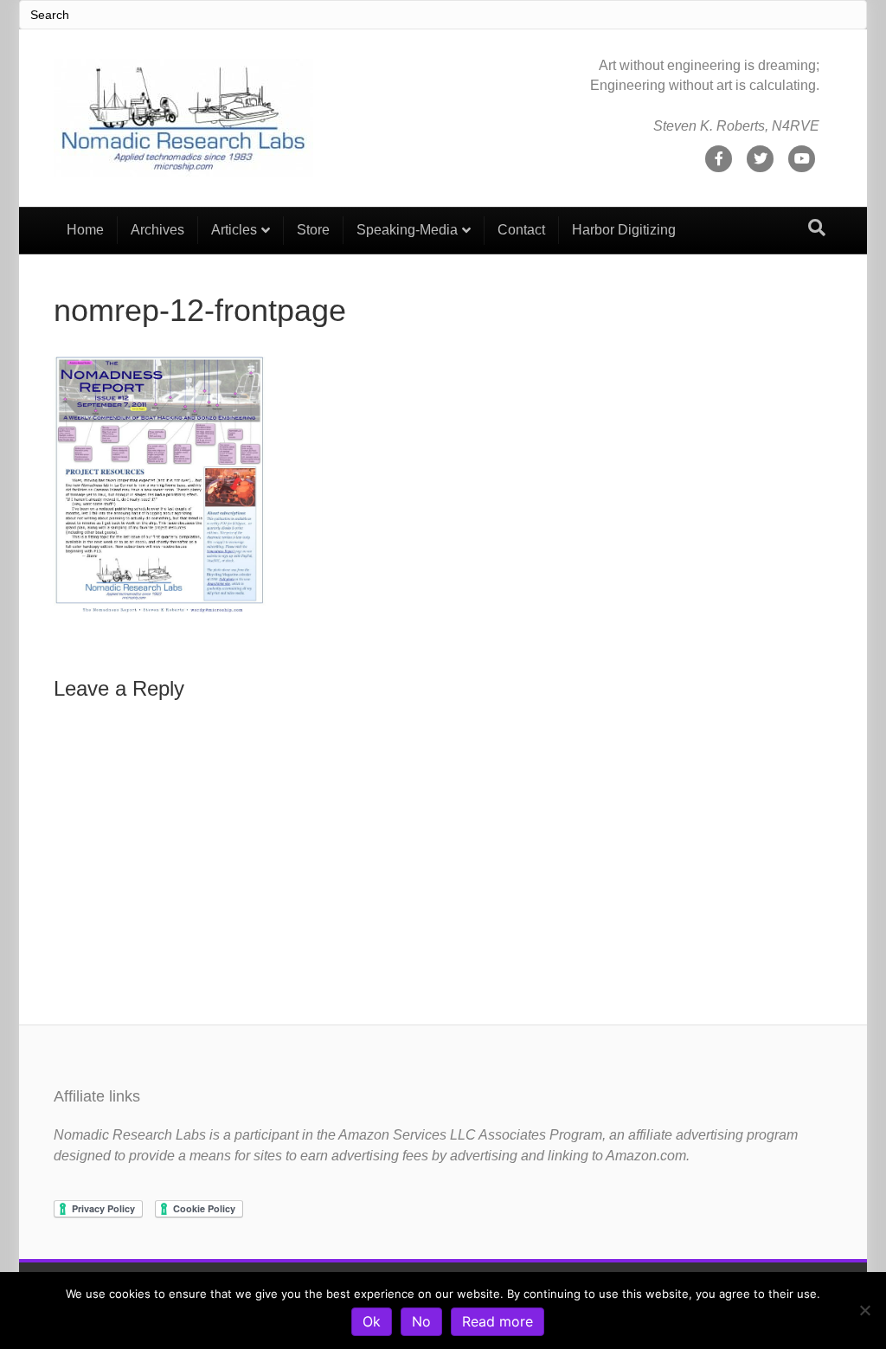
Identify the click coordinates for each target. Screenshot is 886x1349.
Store (313, 229)
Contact (521, 229)
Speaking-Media (407, 229)
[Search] (816, 227)
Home (85, 229)
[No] (864, 1310)
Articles (234, 229)
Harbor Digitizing (624, 229)
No (421, 1321)
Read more (497, 1321)
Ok (372, 1321)
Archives (157, 229)
